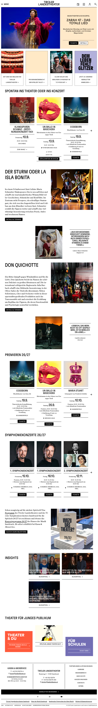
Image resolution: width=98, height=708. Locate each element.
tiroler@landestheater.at (49, 682)
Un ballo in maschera (49, 128)
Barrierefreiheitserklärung (41, 705)
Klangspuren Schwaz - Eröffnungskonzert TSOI (22, 129)
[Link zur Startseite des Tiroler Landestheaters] (49, 3)
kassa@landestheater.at (17, 673)
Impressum (17, 705)
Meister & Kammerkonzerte (83, 701)
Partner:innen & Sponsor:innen (80, 666)
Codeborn (76, 127)
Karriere (81, 669)
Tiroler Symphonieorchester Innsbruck (17, 701)
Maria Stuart (75, 390)
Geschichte (80, 676)
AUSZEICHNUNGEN (80, 679)
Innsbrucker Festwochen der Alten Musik (61, 701)
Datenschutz (9, 705)
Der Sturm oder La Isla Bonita (78, 22)
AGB (2, 705)
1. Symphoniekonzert (22, 471)
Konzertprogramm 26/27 (16, 521)
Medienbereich (80, 673)
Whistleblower (26, 705)
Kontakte (80, 683)
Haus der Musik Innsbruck (39, 701)
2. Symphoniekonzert (76, 471)
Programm (9, 513)
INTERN (80, 686)
